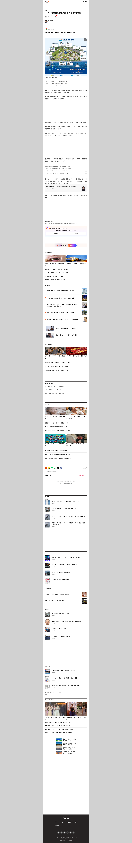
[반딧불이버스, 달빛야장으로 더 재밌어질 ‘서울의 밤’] (47, 565)
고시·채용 (75, 822)
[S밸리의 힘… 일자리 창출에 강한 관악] (47, 637)
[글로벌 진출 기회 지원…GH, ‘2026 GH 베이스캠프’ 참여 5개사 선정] (47, 517)
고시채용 (46, 666)
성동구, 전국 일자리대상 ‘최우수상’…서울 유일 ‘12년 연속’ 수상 (59, 168)
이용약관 (60, 837)
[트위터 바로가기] (61, 832)
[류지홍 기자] (46, 21)
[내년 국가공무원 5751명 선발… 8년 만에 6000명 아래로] (47, 686)
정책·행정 (47, 497)
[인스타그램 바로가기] (67, 832)
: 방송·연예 (49, 700)
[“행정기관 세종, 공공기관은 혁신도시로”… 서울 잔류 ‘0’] (47, 502)
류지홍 (49, 20)
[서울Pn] (47, 2)
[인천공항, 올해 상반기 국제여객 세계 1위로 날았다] (47, 509)
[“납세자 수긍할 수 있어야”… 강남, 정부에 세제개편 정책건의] (47, 622)
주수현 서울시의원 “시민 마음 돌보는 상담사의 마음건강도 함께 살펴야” (61, 186)
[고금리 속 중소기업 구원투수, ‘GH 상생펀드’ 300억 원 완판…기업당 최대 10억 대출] (47, 524)
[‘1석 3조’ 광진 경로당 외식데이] (47, 629)
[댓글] (56, 16)
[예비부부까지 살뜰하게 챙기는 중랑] (47, 614)
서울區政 (47, 609)
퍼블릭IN (57, 825)
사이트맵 (71, 837)
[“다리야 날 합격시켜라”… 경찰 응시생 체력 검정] (47, 671)
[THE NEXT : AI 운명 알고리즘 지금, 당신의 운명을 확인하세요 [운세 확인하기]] (66, 245)
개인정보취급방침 (66, 837)
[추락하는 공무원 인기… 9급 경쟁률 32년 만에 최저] (47, 679)
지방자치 (46, 553)
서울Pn (46, 10)
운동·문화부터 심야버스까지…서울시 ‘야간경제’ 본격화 (58, 166)
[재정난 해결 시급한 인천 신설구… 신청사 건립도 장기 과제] (47, 558)
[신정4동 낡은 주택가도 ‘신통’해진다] (47, 581)
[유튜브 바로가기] (64, 832)
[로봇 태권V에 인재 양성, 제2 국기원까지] (47, 573)
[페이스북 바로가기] (58, 832)
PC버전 (75, 837)
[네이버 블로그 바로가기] (73, 832)
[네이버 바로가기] (70, 832)
